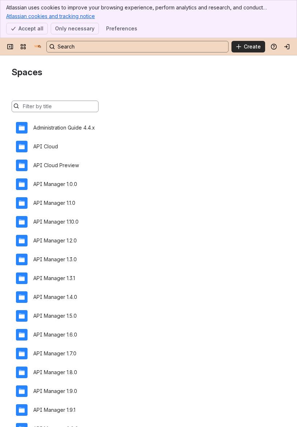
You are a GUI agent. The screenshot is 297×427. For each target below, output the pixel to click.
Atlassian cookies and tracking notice (50, 16)
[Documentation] (37, 46)
